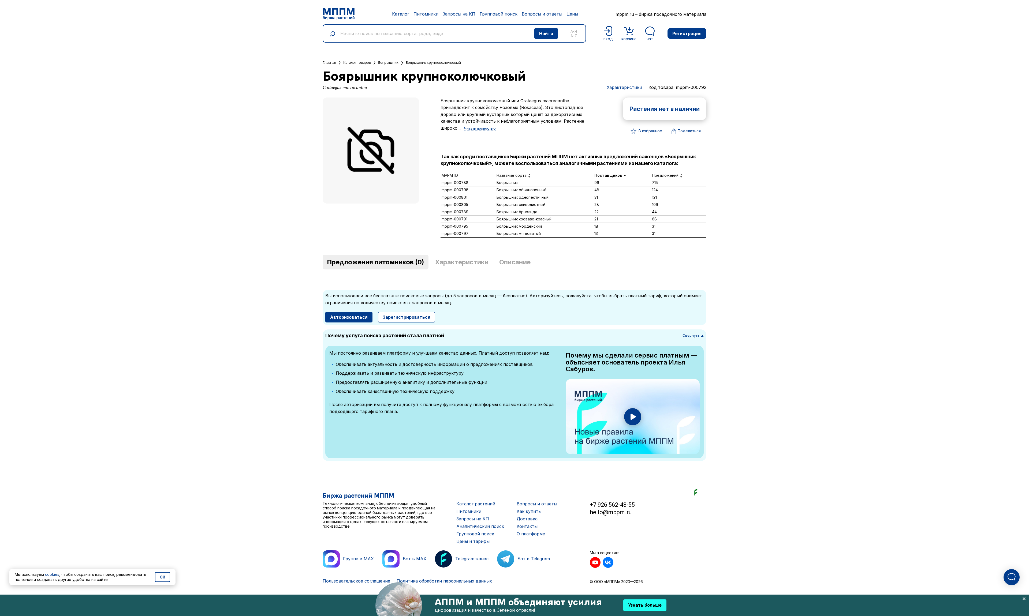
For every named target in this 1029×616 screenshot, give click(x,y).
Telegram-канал (472, 558)
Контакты (527, 526)
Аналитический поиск (480, 526)
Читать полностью (480, 128)
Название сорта (512, 175)
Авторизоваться (349, 317)
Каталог (400, 14)
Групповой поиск (498, 14)
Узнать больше (645, 605)
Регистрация (687, 33)
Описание (515, 262)
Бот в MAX (414, 558)
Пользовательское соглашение (356, 581)
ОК (162, 577)
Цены (572, 14)
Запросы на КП (459, 14)
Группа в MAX (358, 558)
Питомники (425, 14)
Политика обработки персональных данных (444, 581)
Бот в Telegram (533, 558)
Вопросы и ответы (542, 14)
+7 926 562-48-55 (612, 504)
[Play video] (632, 416)
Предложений (665, 175)
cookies (52, 574)
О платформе (531, 533)
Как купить (529, 511)
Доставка (527, 518)
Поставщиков (608, 175)
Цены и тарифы (473, 541)
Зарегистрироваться (406, 317)
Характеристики (624, 87)
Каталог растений (475, 503)
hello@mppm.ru (611, 512)
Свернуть (693, 335)
